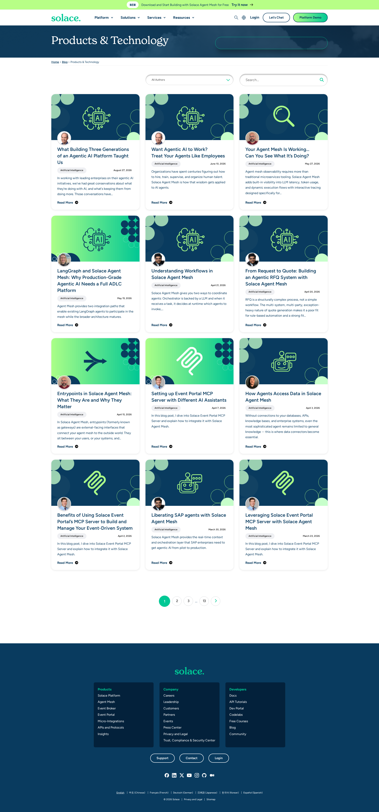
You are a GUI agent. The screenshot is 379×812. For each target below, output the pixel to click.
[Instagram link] (197, 775)
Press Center (172, 727)
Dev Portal (236, 708)
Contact (191, 758)
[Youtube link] (189, 775)
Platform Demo (310, 18)
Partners (169, 715)
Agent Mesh (106, 702)
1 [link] (167, 601)
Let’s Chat (276, 18)
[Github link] (204, 775)
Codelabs (236, 715)
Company (170, 689)
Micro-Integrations (111, 721)
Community (237, 734)
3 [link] (190, 601)
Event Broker (107, 708)
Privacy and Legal (175, 734)
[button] (111, 16)
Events (168, 721)
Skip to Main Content (20, 4)
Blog (65, 62)
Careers (168, 695)
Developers (237, 689)
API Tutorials (238, 702)
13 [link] (206, 601)
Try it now (240, 5)
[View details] (66, 17)
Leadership (171, 702)
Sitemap (210, 799)
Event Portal (106, 715)
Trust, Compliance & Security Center (189, 740)
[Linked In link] (174, 775)
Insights (103, 734)
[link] (215, 601)
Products (105, 689)
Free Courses (238, 721)
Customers (171, 708)
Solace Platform (109, 695)
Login (254, 17)
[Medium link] (212, 775)
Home (55, 62)
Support (162, 758)
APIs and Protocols (111, 727)
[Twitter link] (182, 775)
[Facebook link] (167, 775)
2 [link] (179, 601)
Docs (232, 695)
